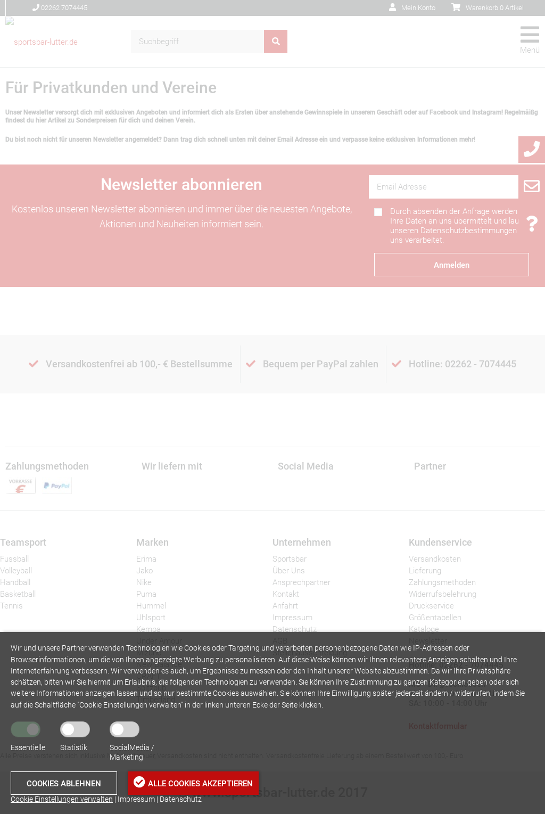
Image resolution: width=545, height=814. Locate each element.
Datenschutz (181, 799)
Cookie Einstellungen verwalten (62, 799)
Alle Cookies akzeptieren (200, 783)
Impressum (136, 799)
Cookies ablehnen (64, 783)
